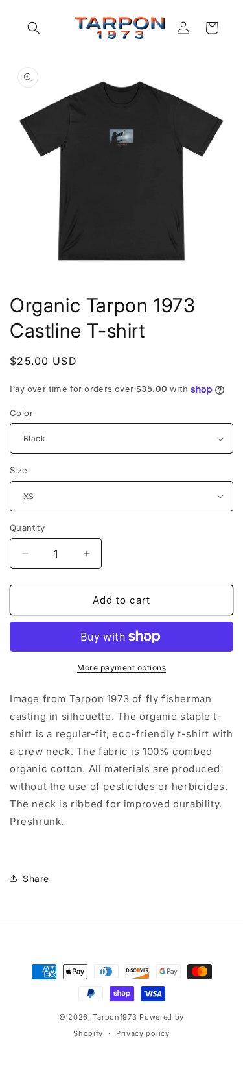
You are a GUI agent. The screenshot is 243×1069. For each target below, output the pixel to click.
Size (19, 470)
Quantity (27, 527)
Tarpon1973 (115, 1017)
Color (21, 413)
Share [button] (36, 878)
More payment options (121, 667)
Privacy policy (143, 1033)
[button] (33, 28)
